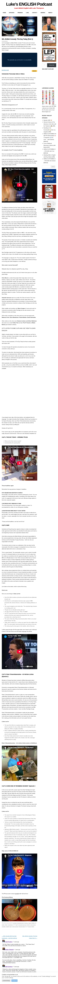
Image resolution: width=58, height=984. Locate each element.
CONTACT (34, 12)
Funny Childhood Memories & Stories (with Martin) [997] (50, 145)
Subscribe (51, 65)
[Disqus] (19, 958)
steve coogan (15, 926)
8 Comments (5, 41)
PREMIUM (20, 12)
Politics (33, 923)
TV (26, 926)
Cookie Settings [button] (6, 980)
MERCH (50, 12)
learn (11, 926)
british (28, 925)
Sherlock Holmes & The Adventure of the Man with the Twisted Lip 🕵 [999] (50, 124)
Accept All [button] (14, 980)
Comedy (15, 923)
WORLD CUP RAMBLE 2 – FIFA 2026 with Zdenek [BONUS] (50, 160)
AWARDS (43, 12)
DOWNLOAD (5, 70)
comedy (3, 926)
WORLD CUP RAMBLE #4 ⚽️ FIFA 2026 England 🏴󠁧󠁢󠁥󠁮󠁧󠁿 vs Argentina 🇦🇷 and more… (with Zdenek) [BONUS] (50, 137)
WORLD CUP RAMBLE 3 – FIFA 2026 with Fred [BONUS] (50, 151)
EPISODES (11, 12)
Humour (26, 923)
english (7, 926)
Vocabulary (10, 925)
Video (6, 925)
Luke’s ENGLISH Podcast (29, 4)
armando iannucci (22, 925)
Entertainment (20, 923)
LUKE (27, 12)
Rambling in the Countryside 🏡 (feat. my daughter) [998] (49, 129)
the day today (22, 926)
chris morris (33, 925)
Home (4, 12)
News (29, 923)
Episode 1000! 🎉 (48, 120)
